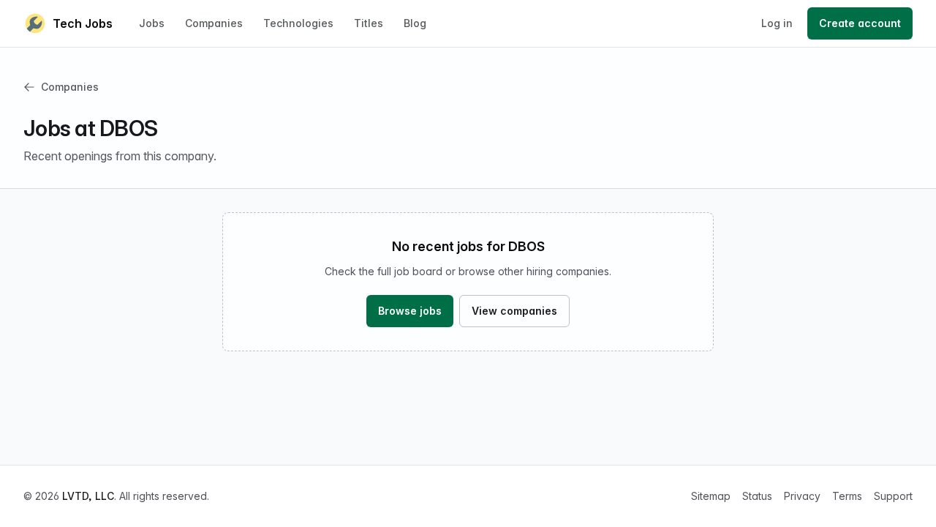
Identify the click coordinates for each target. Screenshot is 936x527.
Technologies (298, 23)
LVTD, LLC (88, 496)
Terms (847, 496)
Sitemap (711, 496)
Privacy (802, 496)
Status (757, 496)
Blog (415, 23)
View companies (514, 310)
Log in (777, 23)
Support (893, 496)
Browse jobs (410, 310)
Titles (368, 23)
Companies (214, 23)
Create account (860, 23)
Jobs (152, 23)
